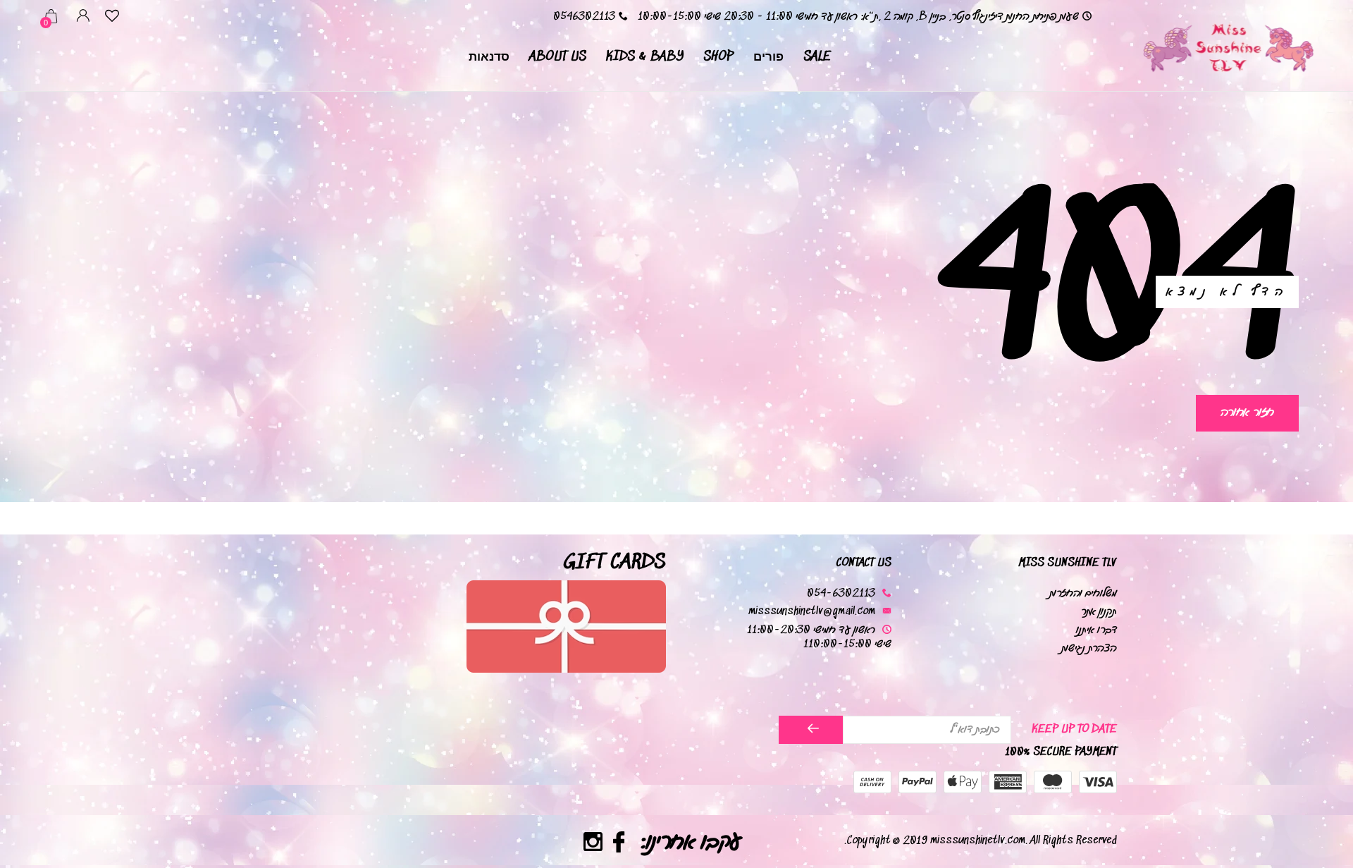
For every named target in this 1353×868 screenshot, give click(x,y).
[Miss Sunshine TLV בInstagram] (593, 844)
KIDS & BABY (645, 56)
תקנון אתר (1099, 611)
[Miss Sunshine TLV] (1227, 46)
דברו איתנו (1096, 630)
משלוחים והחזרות (1083, 593)
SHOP (718, 56)
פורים (768, 56)
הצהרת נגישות (1089, 648)
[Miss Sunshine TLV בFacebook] (619, 844)
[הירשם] (811, 730)
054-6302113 (841, 593)
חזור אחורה (1247, 412)
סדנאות (489, 56)
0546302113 (584, 16)
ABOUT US (557, 56)
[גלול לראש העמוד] (38, 806)
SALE (817, 56)
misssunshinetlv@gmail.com (811, 611)
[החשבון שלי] (83, 18)
